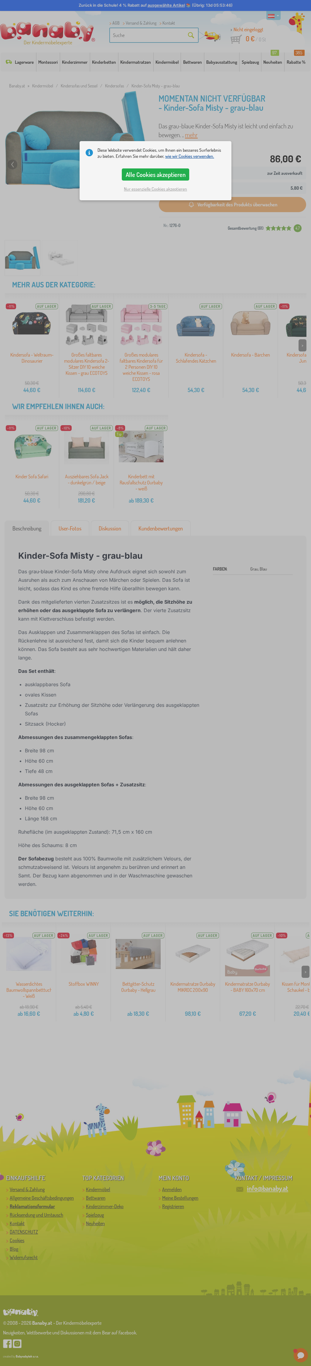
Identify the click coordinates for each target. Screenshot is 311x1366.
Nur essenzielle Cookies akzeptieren (155, 189)
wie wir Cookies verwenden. (189, 156)
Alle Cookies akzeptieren (156, 174)
